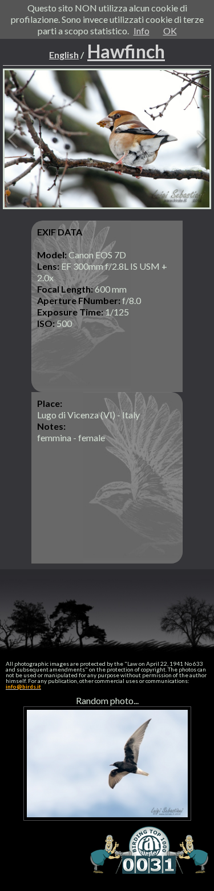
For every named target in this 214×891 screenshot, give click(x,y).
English (64, 54)
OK (170, 30)
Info (142, 30)
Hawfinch (126, 51)
